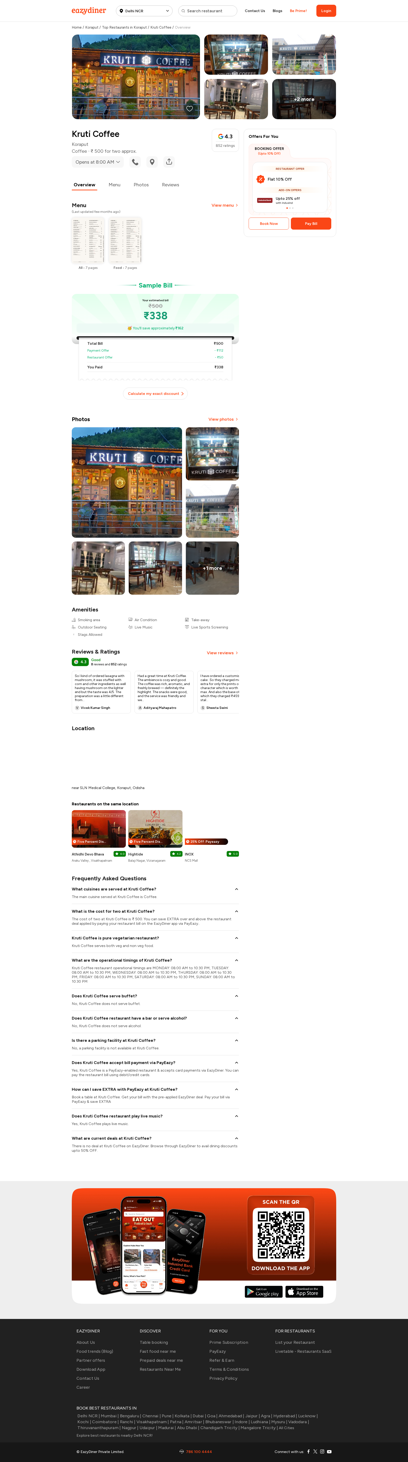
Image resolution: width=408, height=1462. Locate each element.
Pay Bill (311, 223)
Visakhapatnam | (152, 1421)
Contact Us (255, 11)
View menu (223, 205)
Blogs (277, 11)
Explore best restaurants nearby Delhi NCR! (114, 1435)
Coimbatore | (105, 1421)
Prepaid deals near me (161, 1360)
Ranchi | (127, 1421)
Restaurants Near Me (160, 1369)
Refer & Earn (221, 1360)
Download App (90, 1369)
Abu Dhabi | (188, 1427)
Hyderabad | (285, 1415)
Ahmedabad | (231, 1415)
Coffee (79, 151)
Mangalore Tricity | (259, 1427)
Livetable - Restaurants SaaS (303, 1351)
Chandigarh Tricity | (220, 1427)
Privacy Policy (223, 1378)
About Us (85, 1342)
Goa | (212, 1415)
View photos (221, 419)
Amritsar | (194, 1421)
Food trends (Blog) (94, 1351)
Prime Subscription (228, 1342)
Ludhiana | (260, 1421)
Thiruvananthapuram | (99, 1427)
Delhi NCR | (88, 1415)
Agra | (266, 1415)
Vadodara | (298, 1421)
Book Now (269, 223)
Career (83, 1387)
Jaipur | (252, 1415)
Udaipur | (148, 1427)
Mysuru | (279, 1421)
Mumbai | (110, 1415)
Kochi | (84, 1421)
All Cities (286, 1428)
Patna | (177, 1421)
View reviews (220, 652)
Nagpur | (130, 1427)
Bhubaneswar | (219, 1421)
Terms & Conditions (229, 1369)
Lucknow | (308, 1415)
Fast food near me (158, 1351)
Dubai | (199, 1415)
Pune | (168, 1415)
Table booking (154, 1342)
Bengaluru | (130, 1415)
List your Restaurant (295, 1342)
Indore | (242, 1421)
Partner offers (90, 1360)
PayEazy (217, 1351)
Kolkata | (183, 1415)
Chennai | (151, 1415)
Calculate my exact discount (153, 393)
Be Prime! (298, 11)
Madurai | (167, 1427)
